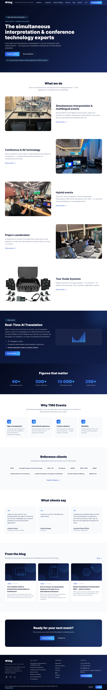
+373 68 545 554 (85, 665)
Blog (74, 2)
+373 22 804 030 (85, 663)
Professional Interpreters (36, 667)
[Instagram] (10, 676)
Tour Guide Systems (35, 676)
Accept (99, 687)
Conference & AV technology (38, 669)
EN (86, 2)
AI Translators (34, 679)
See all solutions (28, 54)
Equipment (48, 2)
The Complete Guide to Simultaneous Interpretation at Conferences (18, 589)
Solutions (38, 2)
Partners (57, 670)
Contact (79, 2)
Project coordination (35, 674)
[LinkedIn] (14, 676)
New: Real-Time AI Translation (16, 17)
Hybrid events (34, 672)
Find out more (60, 122)
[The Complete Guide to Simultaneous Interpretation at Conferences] (20, 572)
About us (67, 2)
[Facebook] (6, 676)
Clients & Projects (58, 2)
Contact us (61, 638)
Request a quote (96, 2)
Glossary (57, 675)
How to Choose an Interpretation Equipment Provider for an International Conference (52, 589)
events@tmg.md (84, 668)
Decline (91, 687)
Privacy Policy (9, 687)
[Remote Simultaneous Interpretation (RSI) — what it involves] (86, 572)
